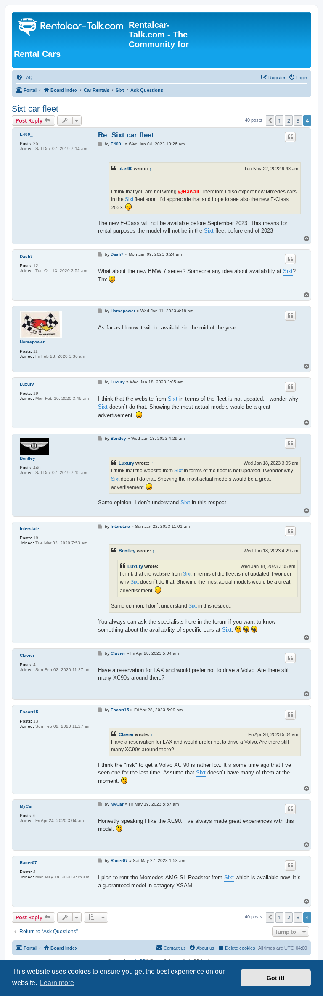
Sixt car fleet (35, 108)
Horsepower (32, 342)
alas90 (125, 168)
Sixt (129, 199)
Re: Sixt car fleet (126, 135)
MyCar (26, 806)
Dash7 (26, 256)
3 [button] (298, 120)
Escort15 (29, 712)
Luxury (27, 384)
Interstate (29, 528)
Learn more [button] (57, 982)
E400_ (26, 134)
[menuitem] (24, 77)
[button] (270, 120)
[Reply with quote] (290, 137)
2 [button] (288, 120)
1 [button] (279, 120)
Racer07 (28, 862)
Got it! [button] (276, 978)
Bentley (27, 458)
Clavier (27, 655)
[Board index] (71, 28)
